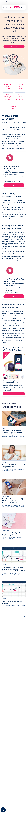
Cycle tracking (5, 496)
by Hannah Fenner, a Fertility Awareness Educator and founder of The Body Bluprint (12, 574)
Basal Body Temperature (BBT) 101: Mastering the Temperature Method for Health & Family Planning (12, 501)
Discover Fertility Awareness (14, 47)
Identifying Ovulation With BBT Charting (12, 602)
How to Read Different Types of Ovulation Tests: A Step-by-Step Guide (14, 469)
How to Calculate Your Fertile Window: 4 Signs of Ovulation (12, 432)
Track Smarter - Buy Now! (14, 2)
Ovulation (4, 462)
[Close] (25, 2)
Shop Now (17, 7)
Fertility (3, 428)
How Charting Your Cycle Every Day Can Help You (12, 534)
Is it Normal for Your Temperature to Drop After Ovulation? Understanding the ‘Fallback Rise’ (13, 569)
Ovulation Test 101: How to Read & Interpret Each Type (13, 466)
